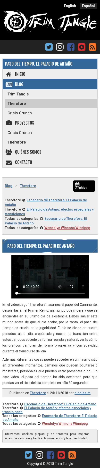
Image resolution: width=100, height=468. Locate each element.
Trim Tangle (18, 94)
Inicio (20, 74)
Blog (19, 84)
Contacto (23, 162)
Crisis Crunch (20, 113)
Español (88, 6)
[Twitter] (49, 48)
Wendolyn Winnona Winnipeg (67, 228)
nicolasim (83, 393)
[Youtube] (81, 46)
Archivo (81, 188)
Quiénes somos (28, 152)
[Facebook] (71, 48)
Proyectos (24, 123)
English (70, 6)
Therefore (17, 103)
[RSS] (92, 48)
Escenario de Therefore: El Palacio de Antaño (60, 404)
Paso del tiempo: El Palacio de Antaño (38, 64)
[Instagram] (60, 48)
